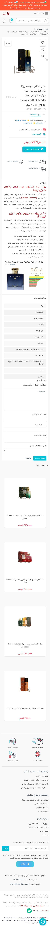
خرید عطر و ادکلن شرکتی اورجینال (35, 784)
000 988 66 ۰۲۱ (19, 880)
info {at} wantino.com (19, 884)
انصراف (28, 458)
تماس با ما (44, 831)
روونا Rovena (35, 114)
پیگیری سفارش (42, 807)
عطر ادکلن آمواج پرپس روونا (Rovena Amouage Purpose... (25, 645)
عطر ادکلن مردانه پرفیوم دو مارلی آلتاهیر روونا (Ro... (25, 708)
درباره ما (45, 835)
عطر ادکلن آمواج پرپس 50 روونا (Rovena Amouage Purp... (25, 517)
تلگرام (23, 864)
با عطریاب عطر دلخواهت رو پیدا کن (34, 788)
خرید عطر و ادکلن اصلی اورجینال (36, 780)
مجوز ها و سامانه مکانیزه (38, 823)
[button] (10, 21)
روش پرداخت (43, 811)
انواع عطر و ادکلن (41, 776)
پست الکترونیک (40, 425)
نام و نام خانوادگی (39, 414)
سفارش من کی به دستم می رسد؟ (35, 800)
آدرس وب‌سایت (40, 435)
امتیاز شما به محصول (38, 446)
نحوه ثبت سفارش (41, 804)
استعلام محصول (33, 149)
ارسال (5, 848)
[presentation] (47, 60)
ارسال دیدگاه (40, 458)
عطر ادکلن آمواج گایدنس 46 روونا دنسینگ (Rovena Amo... (25, 581)
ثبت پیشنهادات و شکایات (38, 827)
